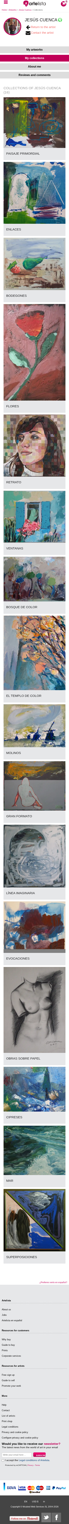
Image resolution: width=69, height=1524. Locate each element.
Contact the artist (42, 32)
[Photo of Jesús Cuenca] (12, 26)
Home (4, 10)
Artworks (13, 10)
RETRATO (13, 482)
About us (6, 1309)
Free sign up (8, 1375)
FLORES (12, 406)
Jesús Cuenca (25, 10)
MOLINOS (13, 753)
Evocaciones (18, 958)
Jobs (4, 1315)
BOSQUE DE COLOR (21, 607)
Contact (6, 1410)
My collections (34, 58)
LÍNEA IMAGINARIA (20, 893)
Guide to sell (8, 1380)
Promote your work (11, 1386)
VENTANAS (14, 548)
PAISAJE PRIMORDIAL (23, 153)
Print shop (7, 1421)
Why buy (6, 1339)
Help (4, 1405)
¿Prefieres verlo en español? (53, 1282)
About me (34, 66)
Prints (5, 1350)
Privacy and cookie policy (15, 1432)
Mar (9, 1180)
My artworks (34, 49)
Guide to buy (8, 1345)
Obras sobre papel (23, 1058)
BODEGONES (16, 295)
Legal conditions (10, 1426)
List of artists (8, 1416)
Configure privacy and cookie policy (20, 1437)
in (44, 1501)
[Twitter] (46, 1517)
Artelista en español (12, 1320)
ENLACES (13, 229)
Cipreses (14, 1117)
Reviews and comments (35, 75)
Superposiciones (21, 1257)
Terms (37, 1465)
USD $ (35, 1501)
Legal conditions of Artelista (34, 1460)
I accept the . (27, 1460)
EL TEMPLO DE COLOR (23, 696)
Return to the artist (43, 27)
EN (25, 1501)
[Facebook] (56, 1517)
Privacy (30, 1465)
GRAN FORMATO (19, 816)
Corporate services (11, 1356)
